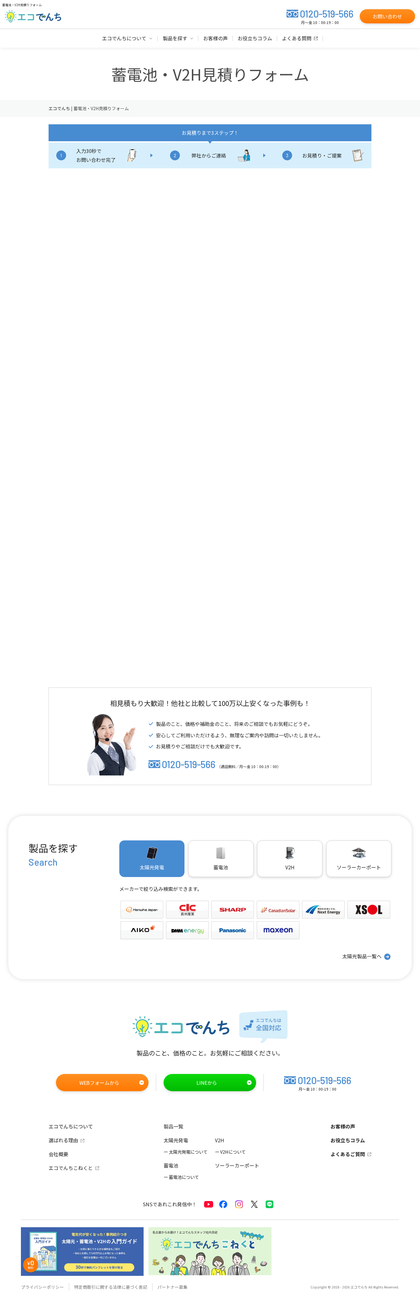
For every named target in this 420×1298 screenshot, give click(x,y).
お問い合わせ (387, 16)
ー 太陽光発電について (186, 1151)
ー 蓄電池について (181, 1177)
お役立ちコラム (348, 1140)
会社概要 (58, 1154)
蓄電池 (171, 1165)
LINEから (206, 1082)
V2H (290, 867)
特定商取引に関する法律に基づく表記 (110, 1287)
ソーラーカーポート (359, 867)
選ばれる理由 (63, 1140)
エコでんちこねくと (71, 1168)
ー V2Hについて (230, 1151)
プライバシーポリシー (42, 1287)
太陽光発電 (176, 1140)
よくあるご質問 (348, 1154)
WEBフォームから (99, 1082)
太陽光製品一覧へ (362, 956)
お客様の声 (343, 1126)
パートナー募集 (172, 1287)
